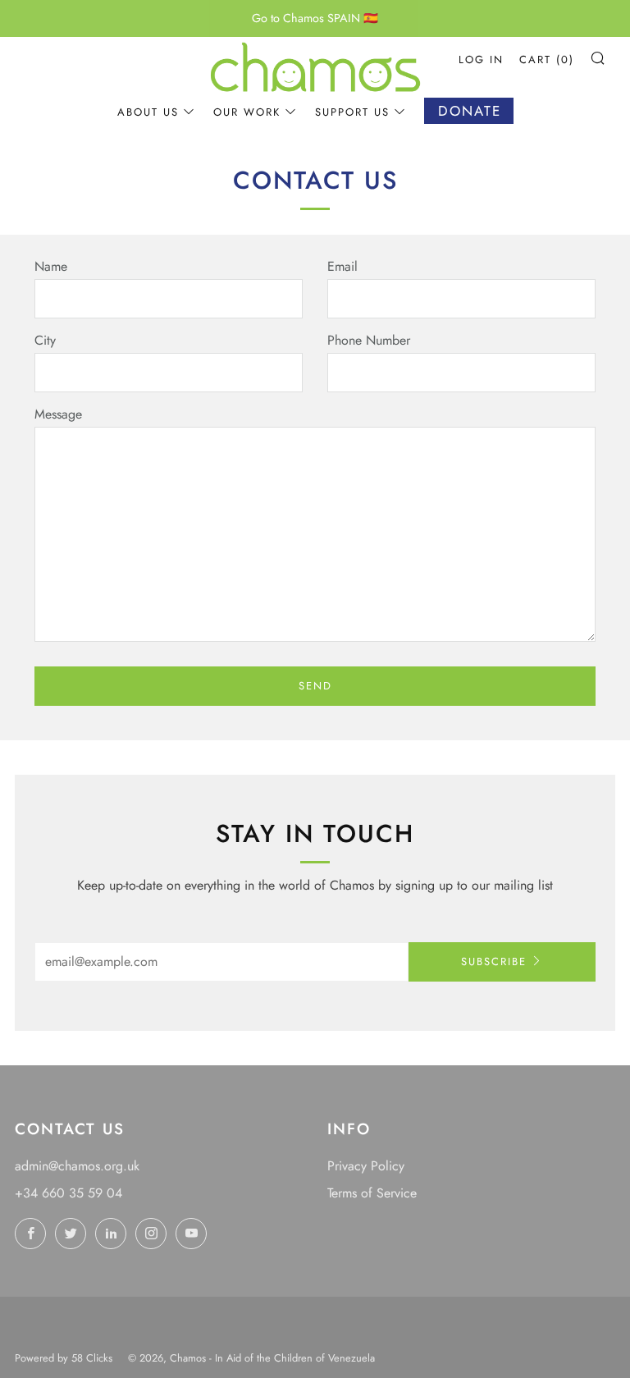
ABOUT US (148, 112)
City (45, 340)
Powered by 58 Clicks (63, 1358)
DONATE (469, 111)
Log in (481, 59)
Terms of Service (372, 1192)
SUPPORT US (352, 112)
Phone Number (368, 340)
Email (342, 266)
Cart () (546, 59)
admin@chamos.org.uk (77, 1165)
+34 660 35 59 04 (68, 1192)
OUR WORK (247, 112)
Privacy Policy (365, 1165)
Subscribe (494, 961)
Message (58, 414)
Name (50, 266)
